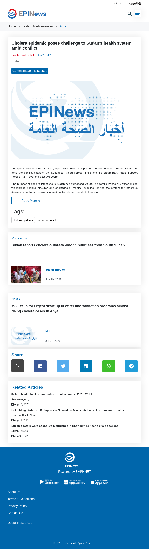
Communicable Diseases (29, 70)
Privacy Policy (17, 506)
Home (12, 26)
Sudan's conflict (46, 220)
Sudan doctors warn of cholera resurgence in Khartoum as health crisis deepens (64, 425)
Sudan (63, 26)
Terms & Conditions (21, 499)
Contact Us (15, 513)
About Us (14, 492)
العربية (133, 3)
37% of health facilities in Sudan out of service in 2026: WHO (51, 394)
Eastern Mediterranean (38, 26)
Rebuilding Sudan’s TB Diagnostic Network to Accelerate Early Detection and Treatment (69, 410)
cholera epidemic (23, 220)
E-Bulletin (119, 3)
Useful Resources (20, 522)
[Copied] (17, 365)
